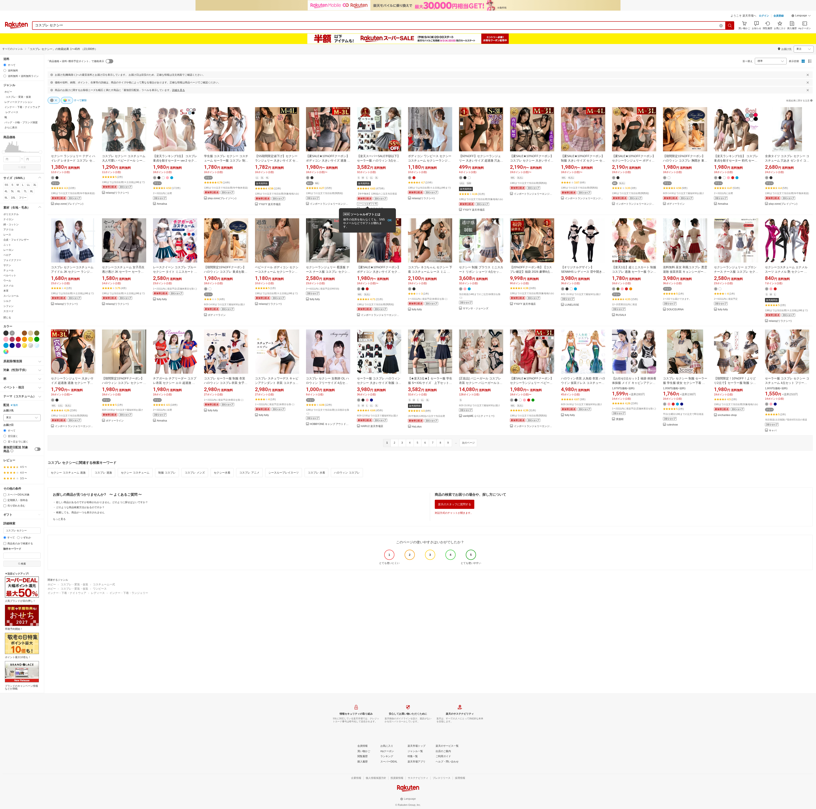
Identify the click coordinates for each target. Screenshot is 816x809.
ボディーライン (676, 204)
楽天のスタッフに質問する (454, 504)
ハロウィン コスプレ (347, 472)
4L (6, 191)
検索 (23, 167)
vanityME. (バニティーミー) (478, 416)
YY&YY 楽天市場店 (270, 204)
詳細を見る (178, 90)
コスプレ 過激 (103, 472)
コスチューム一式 (104, 584)
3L (34, 184)
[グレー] (12, 333)
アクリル (8, 229)
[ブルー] (5, 345)
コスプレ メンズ (195, 472)
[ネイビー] (12, 345)
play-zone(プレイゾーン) (69, 204)
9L (6, 197)
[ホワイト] (18, 333)
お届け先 (8, 410)
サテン (7, 265)
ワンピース (100, 588)
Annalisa (162, 204)
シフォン (8, 306)
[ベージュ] (30, 333)
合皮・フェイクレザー (16, 239)
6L (18, 191)
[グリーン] (36, 339)
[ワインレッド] (12, 339)
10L (13, 197)
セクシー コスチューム (135, 472)
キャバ (772, 430)
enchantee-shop (727, 415)
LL (28, 184)
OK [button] (390, 220)
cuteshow (672, 424)
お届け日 (8, 425)
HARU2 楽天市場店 (372, 426)
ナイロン (8, 219)
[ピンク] (5, 339)
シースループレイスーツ (283, 472)
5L (12, 191)
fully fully (162, 299)
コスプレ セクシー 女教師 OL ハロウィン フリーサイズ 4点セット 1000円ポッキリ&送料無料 (327, 383)
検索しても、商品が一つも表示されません (80, 512)
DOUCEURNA (675, 309)
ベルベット (9, 275)
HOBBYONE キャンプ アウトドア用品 (330, 424)
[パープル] (18, 345)
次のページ (468, 442)
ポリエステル (11, 214)
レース (7, 234)
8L (31, 191)
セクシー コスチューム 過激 (68, 472)
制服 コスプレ (167, 472)
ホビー (52, 584)
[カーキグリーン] (36, 333)
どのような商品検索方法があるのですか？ (80, 507)
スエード (8, 311)
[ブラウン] (24, 333)
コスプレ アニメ (249, 472)
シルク (7, 300)
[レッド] (18, 339)
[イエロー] (30, 339)
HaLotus (417, 426)
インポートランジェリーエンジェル (330, 204)
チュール (8, 270)
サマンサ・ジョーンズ (475, 308)
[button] (801, 16)
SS (6, 184)
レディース (98, 593)
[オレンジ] (24, 339)
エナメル (8, 285)
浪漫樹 (619, 419)
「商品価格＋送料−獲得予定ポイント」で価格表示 (75, 61)
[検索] (730, 25)
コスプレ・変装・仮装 (74, 584)
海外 (15, 405)
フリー (23, 197)
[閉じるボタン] (807, 74)
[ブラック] (5, 333)
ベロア (7, 255)
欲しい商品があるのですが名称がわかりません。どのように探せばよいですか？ (102, 502)
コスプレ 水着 (316, 472)
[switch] (38, 449)
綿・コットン (11, 224)
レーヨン (8, 249)
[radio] (4, 65)
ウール (7, 280)
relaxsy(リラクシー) (117, 193)
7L (25, 191)
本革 (5, 290)
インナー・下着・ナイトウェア (67, 593)
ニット (7, 244)
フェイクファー (12, 260)
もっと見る (59, 519)
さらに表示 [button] (10, 127)
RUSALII (621, 315)
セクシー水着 (222, 472)
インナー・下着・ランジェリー (128, 593)
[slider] (3, 152)
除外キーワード (12, 549)
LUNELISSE (572, 305)
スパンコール (11, 295)
